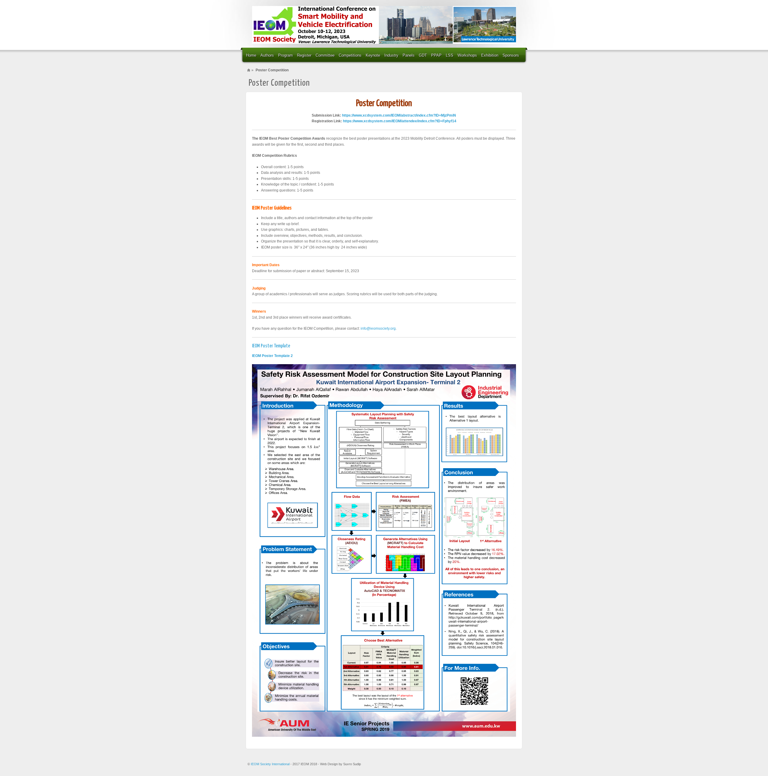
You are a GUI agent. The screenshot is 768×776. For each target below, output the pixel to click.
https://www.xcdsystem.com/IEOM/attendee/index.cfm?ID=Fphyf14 (399, 121)
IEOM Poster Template (271, 346)
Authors (267, 55)
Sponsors (510, 55)
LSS (449, 55)
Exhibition (489, 55)
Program (285, 55)
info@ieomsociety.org (378, 328)
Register (304, 55)
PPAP (436, 55)
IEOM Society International (270, 764)
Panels (409, 55)
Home (251, 55)
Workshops (467, 55)
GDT (423, 55)
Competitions (350, 55)
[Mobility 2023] (384, 25)
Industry (391, 55)
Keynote (373, 55)
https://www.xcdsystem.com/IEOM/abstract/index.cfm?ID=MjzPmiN (399, 115)
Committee (325, 55)
